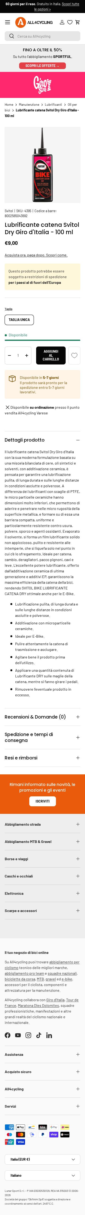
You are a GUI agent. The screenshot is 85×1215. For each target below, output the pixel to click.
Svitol (9, 211)
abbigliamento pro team (24, 973)
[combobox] (42, 36)
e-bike (67, 979)
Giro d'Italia (55, 999)
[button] (78, 22)
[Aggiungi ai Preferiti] (74, 356)
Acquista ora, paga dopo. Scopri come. (36, 255)
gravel (51, 979)
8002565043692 (16, 216)
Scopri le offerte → (43, 66)
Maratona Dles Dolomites (38, 1005)
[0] (70, 22)
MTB (40, 979)
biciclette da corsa (20, 979)
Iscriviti (43, 801)
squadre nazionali (62, 973)
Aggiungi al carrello (51, 355)
